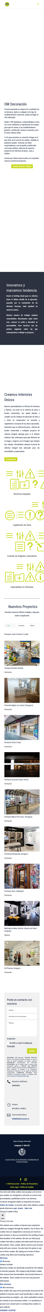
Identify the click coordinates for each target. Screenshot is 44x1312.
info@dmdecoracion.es (20, 1118)
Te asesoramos (11, 459)
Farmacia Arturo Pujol (12, 742)
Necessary (6, 1261)
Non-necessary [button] (5, 1284)
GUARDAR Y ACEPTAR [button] (7, 1310)
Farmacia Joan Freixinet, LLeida (16, 634)
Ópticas (32, 626)
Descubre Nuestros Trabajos (22, 166)
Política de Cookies (27, 1187)
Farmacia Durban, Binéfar (13, 668)
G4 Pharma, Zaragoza (12, 968)
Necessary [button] (3, 1258)
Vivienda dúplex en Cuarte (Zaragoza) (18, 705)
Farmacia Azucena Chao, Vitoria (16, 779)
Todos (8, 626)
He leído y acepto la (19, 1044)
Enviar (32, 1050)
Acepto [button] (20, 1208)
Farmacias (21, 626)
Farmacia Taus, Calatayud (13, 891)
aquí (15, 1208)
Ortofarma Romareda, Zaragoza (16, 854)
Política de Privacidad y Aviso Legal (20, 1076)
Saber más (28, 1208)
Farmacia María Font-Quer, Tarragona (18, 817)
